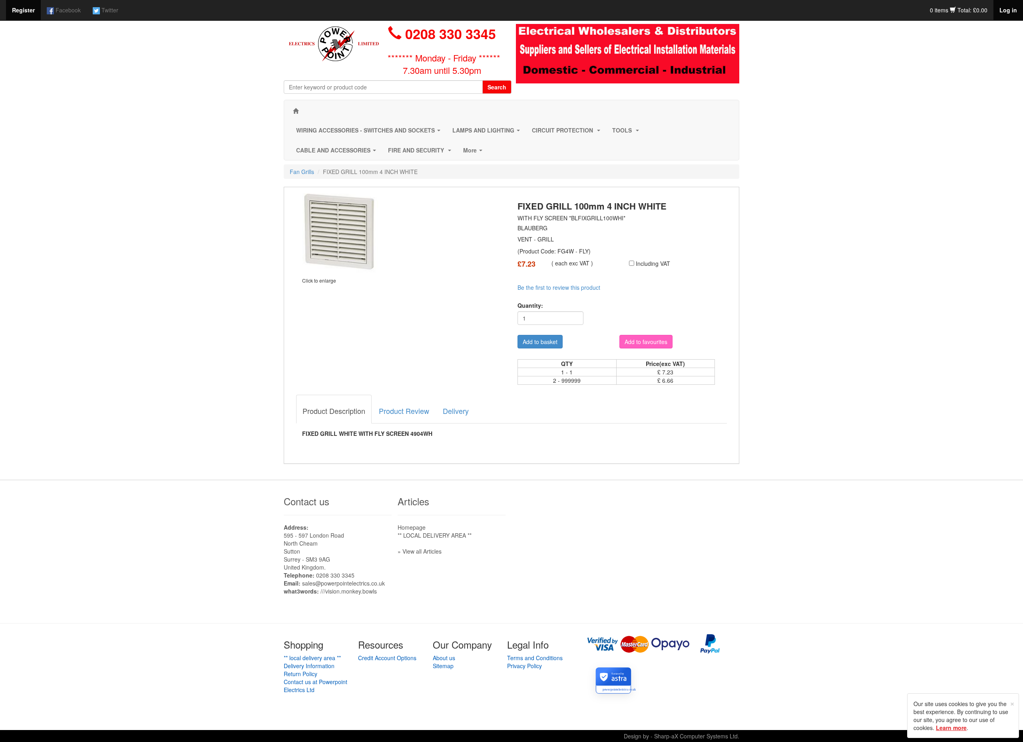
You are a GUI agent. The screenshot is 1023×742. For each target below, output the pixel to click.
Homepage (412, 527)
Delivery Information (309, 666)
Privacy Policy (524, 666)
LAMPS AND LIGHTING (487, 132)
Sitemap (443, 666)
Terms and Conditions (535, 658)
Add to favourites (646, 342)
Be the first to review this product (558, 287)
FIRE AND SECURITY (421, 152)
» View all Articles (420, 551)
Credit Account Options (387, 658)
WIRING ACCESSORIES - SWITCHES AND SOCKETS (370, 132)
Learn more (951, 728)
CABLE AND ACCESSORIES (337, 152)
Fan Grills (302, 172)
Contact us (306, 501)
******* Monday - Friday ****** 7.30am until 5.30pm (444, 63)
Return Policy (300, 674)
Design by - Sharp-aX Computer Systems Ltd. (681, 736)
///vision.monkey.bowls (348, 591)
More (474, 152)
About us (444, 658)
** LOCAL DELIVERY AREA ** (435, 535)
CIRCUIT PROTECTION (567, 132)
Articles (413, 501)
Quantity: (530, 305)
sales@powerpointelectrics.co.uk (343, 583)
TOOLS (627, 132)
